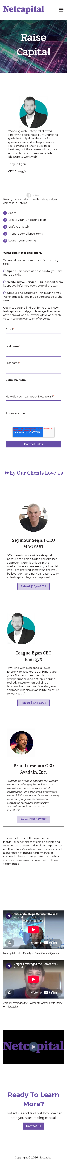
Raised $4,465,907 (33, 702)
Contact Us (33, 1126)
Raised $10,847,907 (33, 819)
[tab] (33, 195)
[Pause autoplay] (29, 195)
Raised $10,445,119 (33, 586)
